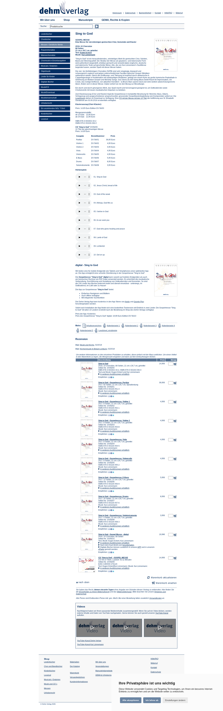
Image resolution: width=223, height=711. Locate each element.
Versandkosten (155, 598)
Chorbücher (46, 39)
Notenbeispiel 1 (113, 325)
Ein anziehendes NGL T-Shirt (53, 108)
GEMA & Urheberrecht (104, 675)
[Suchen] (97, 26)
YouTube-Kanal (161, 613)
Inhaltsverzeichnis (94, 325)
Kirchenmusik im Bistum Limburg (93, 349)
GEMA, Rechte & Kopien (116, 20)
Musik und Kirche (87, 345)
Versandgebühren (77, 677)
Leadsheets (80, 98)
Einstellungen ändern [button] (175, 700)
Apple (127, 302)
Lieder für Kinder (48, 76)
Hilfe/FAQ (168, 13)
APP (139, 547)
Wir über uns (47, 20)
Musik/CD (45, 87)
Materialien (74, 662)
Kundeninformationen (79, 682)
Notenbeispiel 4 (168, 325)
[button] (87, 379)
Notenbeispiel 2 (131, 325)
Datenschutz (130, 13)
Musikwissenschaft (48, 98)
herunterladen (128, 545)
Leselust (44, 119)
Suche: (43, 26)
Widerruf (179, 13)
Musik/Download (48, 92)
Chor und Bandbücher (53, 666)
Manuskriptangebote (103, 671)
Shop (67, 20)
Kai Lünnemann (88, 55)
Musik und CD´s (50, 684)
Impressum (117, 13)
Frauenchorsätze (48, 50)
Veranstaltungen (102, 666)
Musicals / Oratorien (49, 66)
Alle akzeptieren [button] (130, 700)
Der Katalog (75, 666)
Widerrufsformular (124, 592)
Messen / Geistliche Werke (52, 45)
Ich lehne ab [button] (152, 700)
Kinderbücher (46, 114)
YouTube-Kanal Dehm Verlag (89, 641)
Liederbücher (46, 34)
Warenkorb (74, 673)
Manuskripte (86, 20)
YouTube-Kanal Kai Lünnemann (90, 644)
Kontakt (158, 13)
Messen (47, 688)
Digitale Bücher (47, 82)
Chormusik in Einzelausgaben (53, 61)
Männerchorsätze (48, 55)
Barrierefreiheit (145, 13)
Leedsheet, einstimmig (107, 330)
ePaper (101, 549)
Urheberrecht (46, 103)
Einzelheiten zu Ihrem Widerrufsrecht (94, 592)
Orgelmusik (45, 71)
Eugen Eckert (86, 53)
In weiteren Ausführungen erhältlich (114, 374)
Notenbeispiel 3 (150, 325)
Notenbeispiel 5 (86, 330)
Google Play (139, 302)
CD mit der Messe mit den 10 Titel (133, 98)
